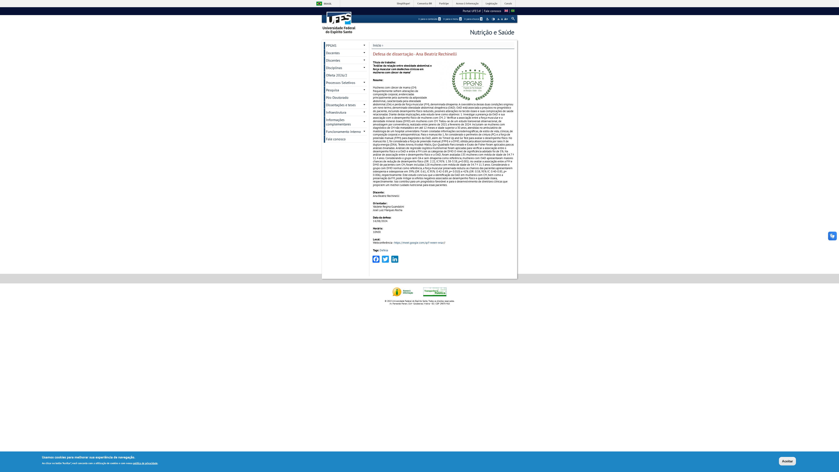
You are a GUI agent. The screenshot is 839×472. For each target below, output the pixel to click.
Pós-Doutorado (337, 97)
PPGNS (331, 45)
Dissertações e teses (341, 105)
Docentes (333, 53)
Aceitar (787, 461)
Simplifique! (403, 3)
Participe (444, 3)
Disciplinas (334, 68)
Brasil (328, 3)
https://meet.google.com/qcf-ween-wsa (419, 243)
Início (377, 45)
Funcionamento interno (343, 131)
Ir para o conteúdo (429, 19)
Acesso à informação (467, 3)
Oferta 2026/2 (336, 75)
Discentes (333, 60)
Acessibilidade (488, 19)
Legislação (491, 3)
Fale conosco (492, 11)
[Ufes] (339, 21)
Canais (508, 3)
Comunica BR (424, 3)
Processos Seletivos (340, 82)
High (493, 19)
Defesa (384, 250)
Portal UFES (472, 11)
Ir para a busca (473, 19)
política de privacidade (145, 463)
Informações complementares (338, 122)
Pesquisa (332, 90)
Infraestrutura (336, 112)
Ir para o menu (452, 19)
